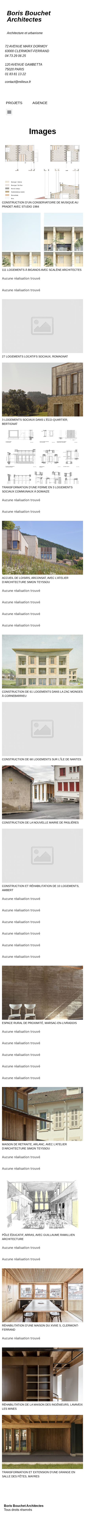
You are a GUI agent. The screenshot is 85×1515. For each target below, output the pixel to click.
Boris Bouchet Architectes (29, 16)
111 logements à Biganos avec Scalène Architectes (41, 269)
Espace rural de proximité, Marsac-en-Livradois (39, 1023)
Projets (14, 103)
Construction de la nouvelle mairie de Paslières (40, 822)
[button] (9, 112)
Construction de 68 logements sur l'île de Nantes (41, 759)
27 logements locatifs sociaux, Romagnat (35, 356)
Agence (39, 103)
